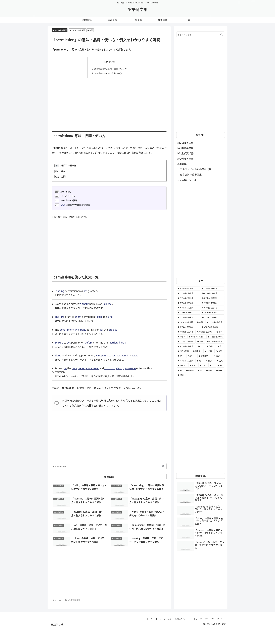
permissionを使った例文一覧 (108, 73)
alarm (119, 368)
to (96, 316)
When (58, 355)
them (78, 316)
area (123, 342)
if (123, 368)
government (67, 329)
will (77, 329)
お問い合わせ (181, 619)
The (57, 316)
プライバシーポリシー (215, 619)
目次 (105, 62)
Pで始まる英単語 (78, 30)
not (85, 291)
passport (106, 355)
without (84, 304)
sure (60, 342)
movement (92, 368)
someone (130, 368)
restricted (114, 342)
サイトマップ (196, 619)
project (112, 329)
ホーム (150, 619)
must (125, 355)
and (114, 355)
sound (108, 368)
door (74, 368)
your (98, 355)
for (101, 329)
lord (62, 316)
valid (135, 355)
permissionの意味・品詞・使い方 (110, 68)
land (110, 316)
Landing (59, 291)
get (69, 342)
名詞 (91, 30)
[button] (163, 466)
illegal (108, 304)
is (104, 304)
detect (82, 368)
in (65, 368)
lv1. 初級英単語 (61, 30)
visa (119, 355)
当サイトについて (164, 619)
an (113, 368)
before (89, 342)
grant (82, 329)
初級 (62, 204)
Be (56, 342)
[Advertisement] (109, 103)
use (100, 316)
